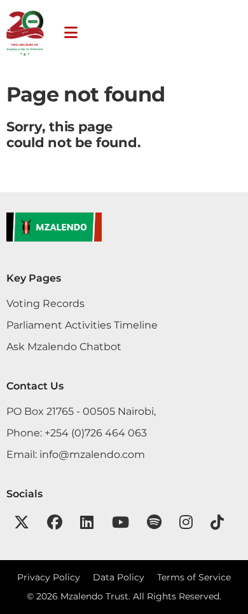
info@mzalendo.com (92, 454)
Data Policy (118, 577)
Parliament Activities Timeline (82, 324)
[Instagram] (186, 522)
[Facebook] (54, 522)
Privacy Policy (48, 577)
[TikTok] (217, 522)
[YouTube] (120, 522)
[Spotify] (154, 522)
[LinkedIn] (86, 522)
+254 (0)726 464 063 (96, 432)
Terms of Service (194, 577)
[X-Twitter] (21, 522)
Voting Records (45, 303)
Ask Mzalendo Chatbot (63, 346)
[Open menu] (71, 33)
